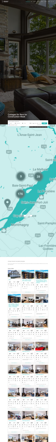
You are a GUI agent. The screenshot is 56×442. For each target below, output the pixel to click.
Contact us (49, 1)
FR (53, 1)
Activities (45, 1)
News (31, 1)
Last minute (38, 1)
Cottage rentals (28, 1)
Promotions (34, 1)
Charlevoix (42, 1)
